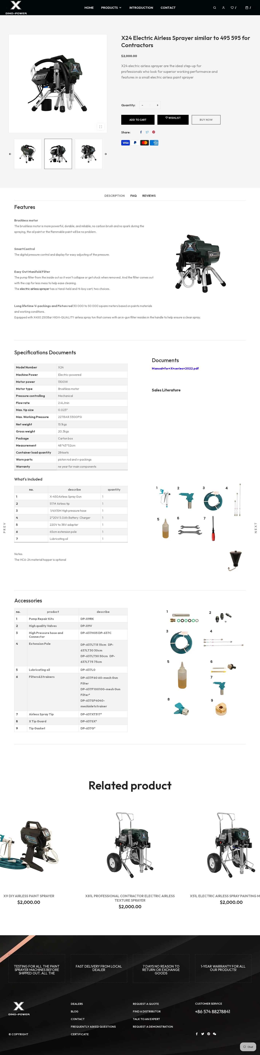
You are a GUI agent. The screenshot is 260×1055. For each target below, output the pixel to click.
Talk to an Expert (146, 1019)
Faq (133, 196)
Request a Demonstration (153, 1026)
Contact (78, 1019)
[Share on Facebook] (141, 132)
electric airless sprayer (34, 289)
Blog (74, 1011)
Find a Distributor (147, 1011)
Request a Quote (146, 1004)
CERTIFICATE (80, 1034)
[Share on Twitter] (147, 132)
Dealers (77, 1004)
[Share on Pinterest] (153, 132)
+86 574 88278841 (212, 1011)
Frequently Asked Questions (93, 1026)
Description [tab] (114, 196)
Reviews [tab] (149, 196)
